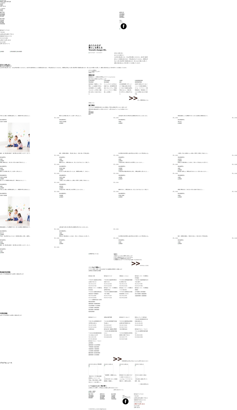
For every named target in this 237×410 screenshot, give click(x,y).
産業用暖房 (121, 17)
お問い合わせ (3, 6)
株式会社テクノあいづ (124, 317)
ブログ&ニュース (126, 396)
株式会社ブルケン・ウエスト (141, 329)
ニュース (121, 22)
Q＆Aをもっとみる (144, 265)
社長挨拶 (2, 20)
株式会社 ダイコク (108, 275)
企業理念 (2, 21)
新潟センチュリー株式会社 (141, 317)
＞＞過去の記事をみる (143, 384)
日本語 (1, 5)
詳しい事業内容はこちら (143, 100)
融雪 (90, 114)
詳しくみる (56, 117)
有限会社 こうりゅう (124, 275)
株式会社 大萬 (92, 275)
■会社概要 (2, 18)
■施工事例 (2, 12)
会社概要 (2, 22)
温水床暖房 (2, 15)
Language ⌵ (3, 2)
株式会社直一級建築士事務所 (110, 329)
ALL (90, 110)
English (1, 3)
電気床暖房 (2, 13)
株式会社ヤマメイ (92, 317)
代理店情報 (2, 23)
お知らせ (95, 364)
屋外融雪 (2, 16)
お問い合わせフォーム (5, 43)
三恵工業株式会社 (123, 329)
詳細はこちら (91, 72)
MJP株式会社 (91, 329)
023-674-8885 (3, 42)
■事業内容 (121, 12)
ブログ (120, 21)
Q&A (120, 20)
